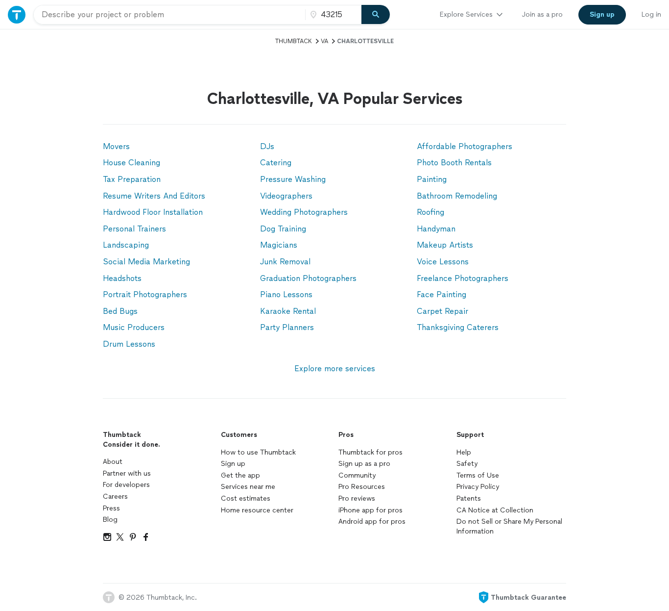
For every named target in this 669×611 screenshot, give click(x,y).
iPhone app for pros (370, 510)
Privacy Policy (477, 487)
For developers (126, 485)
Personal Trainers (134, 228)
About (112, 462)
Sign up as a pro (364, 463)
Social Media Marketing (146, 261)
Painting (432, 179)
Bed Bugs (120, 311)
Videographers (286, 196)
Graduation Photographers (308, 278)
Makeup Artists (445, 245)
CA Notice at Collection (494, 510)
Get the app (240, 475)
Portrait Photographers (145, 294)
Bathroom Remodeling (457, 196)
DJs (267, 146)
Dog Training (283, 228)
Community (357, 475)
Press (111, 508)
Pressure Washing (293, 179)
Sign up (233, 463)
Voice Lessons (443, 261)
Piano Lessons (286, 294)
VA (324, 41)
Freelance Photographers (462, 278)
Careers (115, 496)
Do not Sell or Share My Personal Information (509, 526)
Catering (275, 162)
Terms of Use (477, 475)
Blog (110, 519)
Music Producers (134, 327)
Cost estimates (245, 498)
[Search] (375, 15)
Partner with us (127, 473)
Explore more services (334, 368)
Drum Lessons (129, 344)
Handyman (436, 228)
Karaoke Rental (288, 311)
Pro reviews (356, 498)
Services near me (248, 487)
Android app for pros (372, 521)
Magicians (278, 245)
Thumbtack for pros (370, 452)
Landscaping (126, 245)
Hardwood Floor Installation (153, 212)
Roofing (430, 212)
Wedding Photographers (304, 212)
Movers (116, 146)
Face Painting (441, 294)
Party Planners (287, 327)
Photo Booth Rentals (454, 162)
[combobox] (169, 14)
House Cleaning (131, 162)
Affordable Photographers (464, 146)
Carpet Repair (442, 311)
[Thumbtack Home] (16, 14)
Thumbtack (293, 41)
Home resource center (257, 510)
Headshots (122, 278)
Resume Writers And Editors (154, 196)
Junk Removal (285, 261)
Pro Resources (361, 487)
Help (463, 452)
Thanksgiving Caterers (458, 327)
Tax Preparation (132, 179)
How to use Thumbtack (258, 452)
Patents (468, 498)
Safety (467, 463)
